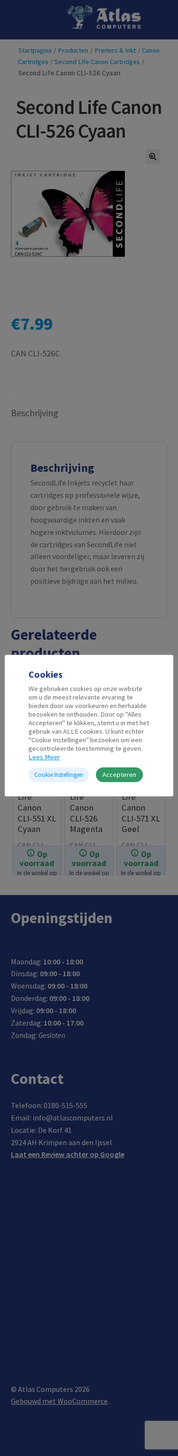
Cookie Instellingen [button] (58, 775)
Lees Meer (44, 757)
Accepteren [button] (119, 774)
